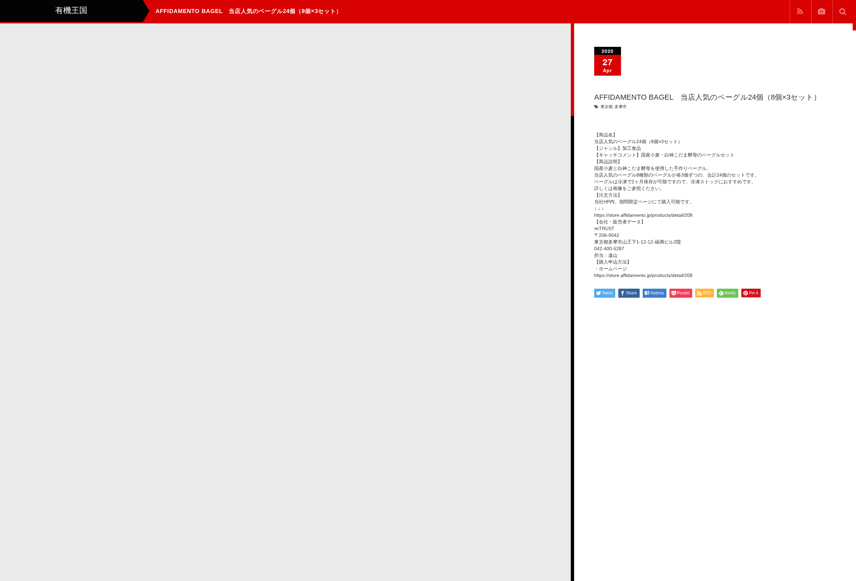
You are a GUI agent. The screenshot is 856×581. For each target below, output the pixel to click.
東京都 (607, 106)
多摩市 (621, 106)
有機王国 (55, 569)
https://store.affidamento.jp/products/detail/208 (643, 215)
